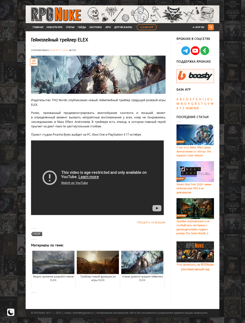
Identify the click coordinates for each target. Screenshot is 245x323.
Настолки (95, 27)
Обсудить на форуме (151, 222)
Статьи (70, 27)
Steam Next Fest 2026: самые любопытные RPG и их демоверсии (193, 188)
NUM (189, 108)
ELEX (37, 233)
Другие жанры (123, 27)
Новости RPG (55, 27)
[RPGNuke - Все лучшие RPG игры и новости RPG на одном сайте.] (56, 14)
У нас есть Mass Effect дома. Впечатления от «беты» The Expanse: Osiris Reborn (193, 151)
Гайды (82, 27)
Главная (38, 27)
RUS (196, 108)
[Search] (211, 27)
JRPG (108, 27)
